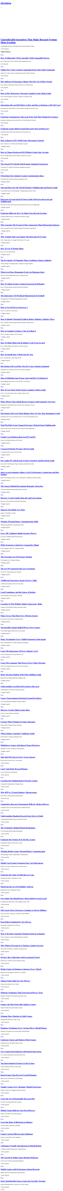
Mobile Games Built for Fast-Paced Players (18, 1110)
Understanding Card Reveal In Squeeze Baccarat (20, 686)
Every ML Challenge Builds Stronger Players (18, 533)
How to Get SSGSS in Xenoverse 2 (14, 307)
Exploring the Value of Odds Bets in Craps (17, 875)
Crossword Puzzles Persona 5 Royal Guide (17, 449)
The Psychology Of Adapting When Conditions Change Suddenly (26, 260)
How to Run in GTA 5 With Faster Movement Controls (22, 141)
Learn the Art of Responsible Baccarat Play (18, 1099)
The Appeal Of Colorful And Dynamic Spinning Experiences (24, 164)
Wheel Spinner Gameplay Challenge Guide (18, 734)
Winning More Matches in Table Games (16, 1016)
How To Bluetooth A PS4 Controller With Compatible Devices (25, 58)
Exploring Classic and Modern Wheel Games (18, 1040)
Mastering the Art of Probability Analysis (17, 887)
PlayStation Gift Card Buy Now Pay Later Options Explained (25, 366)
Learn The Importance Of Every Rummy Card (19, 651)
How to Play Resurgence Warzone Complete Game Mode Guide (26, 93)
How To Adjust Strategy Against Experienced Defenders (23, 284)
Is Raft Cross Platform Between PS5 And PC (18, 437)
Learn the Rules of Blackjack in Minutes (16, 1122)
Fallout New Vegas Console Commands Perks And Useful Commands (28, 70)
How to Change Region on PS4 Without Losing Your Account (25, 152)
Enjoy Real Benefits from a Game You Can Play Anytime (23, 1181)
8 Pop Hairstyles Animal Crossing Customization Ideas (22, 176)
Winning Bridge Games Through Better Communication (23, 851)
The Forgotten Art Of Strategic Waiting (16, 557)
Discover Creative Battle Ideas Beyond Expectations (21, 498)
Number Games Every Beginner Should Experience (21, 1087)
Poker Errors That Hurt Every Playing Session (19, 616)
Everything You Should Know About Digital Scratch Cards (24, 898)
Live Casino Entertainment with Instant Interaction (21, 1052)
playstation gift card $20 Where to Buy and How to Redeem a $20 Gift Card (30, 105)
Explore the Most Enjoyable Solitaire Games (18, 1004)
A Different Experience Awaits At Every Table (19, 580)
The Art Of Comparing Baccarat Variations (18, 569)
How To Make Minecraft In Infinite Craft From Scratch (23, 343)
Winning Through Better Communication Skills (19, 522)
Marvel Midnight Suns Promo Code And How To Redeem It (24, 378)
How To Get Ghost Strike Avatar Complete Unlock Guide (23, 390)
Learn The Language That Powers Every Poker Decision (23, 663)
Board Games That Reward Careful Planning (18, 1075)
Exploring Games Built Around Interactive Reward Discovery (25, 129)
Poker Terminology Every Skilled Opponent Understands (23, 639)
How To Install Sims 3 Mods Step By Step (17, 355)
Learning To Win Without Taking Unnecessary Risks (21, 604)
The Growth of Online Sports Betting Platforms (19, 1158)
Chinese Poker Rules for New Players (15, 981)
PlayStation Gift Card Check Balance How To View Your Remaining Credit (30, 413)
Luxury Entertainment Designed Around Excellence (21, 698)
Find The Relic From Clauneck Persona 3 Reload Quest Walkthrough (28, 425)
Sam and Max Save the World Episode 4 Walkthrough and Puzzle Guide (29, 188)
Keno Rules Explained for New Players (16, 922)
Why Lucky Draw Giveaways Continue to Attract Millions (23, 910)
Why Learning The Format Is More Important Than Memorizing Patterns (30, 225)
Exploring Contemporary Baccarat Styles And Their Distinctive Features (29, 117)
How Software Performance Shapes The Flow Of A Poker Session (26, 82)
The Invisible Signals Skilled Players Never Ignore (20, 628)
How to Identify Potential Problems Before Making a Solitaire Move (27, 319)
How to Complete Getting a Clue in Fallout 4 (18, 331)
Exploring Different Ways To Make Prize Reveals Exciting (24, 213)
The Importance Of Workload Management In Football (22, 296)
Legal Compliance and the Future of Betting (18, 592)
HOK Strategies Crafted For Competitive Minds (20, 545)
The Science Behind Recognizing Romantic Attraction (22, 486)
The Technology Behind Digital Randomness (18, 828)
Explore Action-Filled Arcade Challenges (17, 1134)
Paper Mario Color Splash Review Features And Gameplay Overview (28, 402)
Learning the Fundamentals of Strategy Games (19, 781)
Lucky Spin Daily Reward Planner (14, 769)
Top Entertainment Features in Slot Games (17, 1063)
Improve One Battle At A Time (13, 510)
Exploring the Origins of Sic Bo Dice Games (18, 840)
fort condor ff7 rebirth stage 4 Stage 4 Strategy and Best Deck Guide (27, 461)
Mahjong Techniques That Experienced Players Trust (22, 993)
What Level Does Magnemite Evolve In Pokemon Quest (22, 272)
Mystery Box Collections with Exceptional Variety (20, 957)
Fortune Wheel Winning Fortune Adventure (18, 722)
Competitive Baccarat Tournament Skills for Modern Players (25, 804)
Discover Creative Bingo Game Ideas (15, 710)
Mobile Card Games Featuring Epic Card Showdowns (22, 863)
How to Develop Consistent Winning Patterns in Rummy (23, 934)
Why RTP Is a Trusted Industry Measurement (19, 792)
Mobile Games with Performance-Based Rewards (20, 1169)
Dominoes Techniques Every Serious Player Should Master (24, 1028)
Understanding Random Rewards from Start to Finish (22, 816)
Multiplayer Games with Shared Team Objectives (20, 745)
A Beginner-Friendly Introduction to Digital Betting (21, 1146)
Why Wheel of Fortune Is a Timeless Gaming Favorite (22, 946)
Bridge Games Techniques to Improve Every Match (21, 969)
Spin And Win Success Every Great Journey (18, 757)
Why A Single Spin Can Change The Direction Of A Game (23, 237)
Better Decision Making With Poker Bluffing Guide (21, 675)
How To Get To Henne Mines (12, 249)
